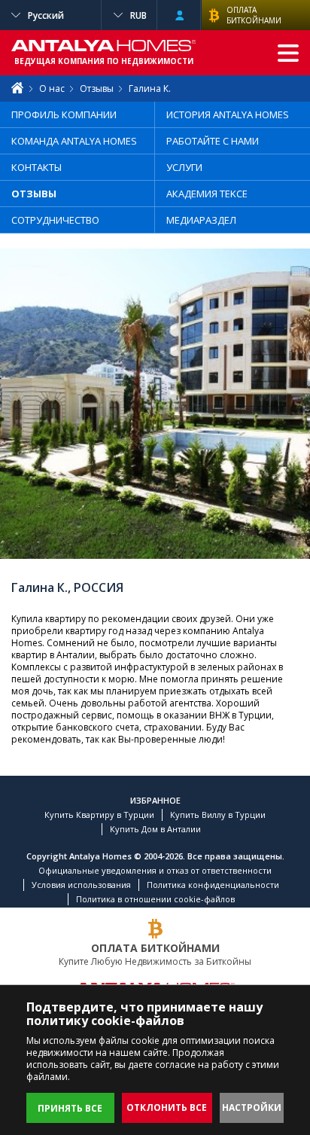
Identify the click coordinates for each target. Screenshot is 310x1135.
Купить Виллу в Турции (218, 814)
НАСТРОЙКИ (251, 1107)
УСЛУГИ (184, 167)
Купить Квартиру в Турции (99, 814)
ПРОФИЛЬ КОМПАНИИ (64, 114)
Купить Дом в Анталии (155, 828)
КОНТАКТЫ (36, 167)
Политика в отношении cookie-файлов (155, 899)
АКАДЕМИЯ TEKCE (207, 193)
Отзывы (97, 88)
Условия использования (81, 884)
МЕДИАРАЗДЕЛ (201, 220)
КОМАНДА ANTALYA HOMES (74, 141)
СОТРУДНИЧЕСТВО (55, 220)
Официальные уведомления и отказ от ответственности (155, 870)
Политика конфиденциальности (213, 884)
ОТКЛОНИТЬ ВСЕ (166, 1107)
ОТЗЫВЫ (33, 193)
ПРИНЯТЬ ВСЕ (70, 1108)
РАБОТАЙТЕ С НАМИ (212, 141)
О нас (52, 88)
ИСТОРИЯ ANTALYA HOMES (227, 114)
